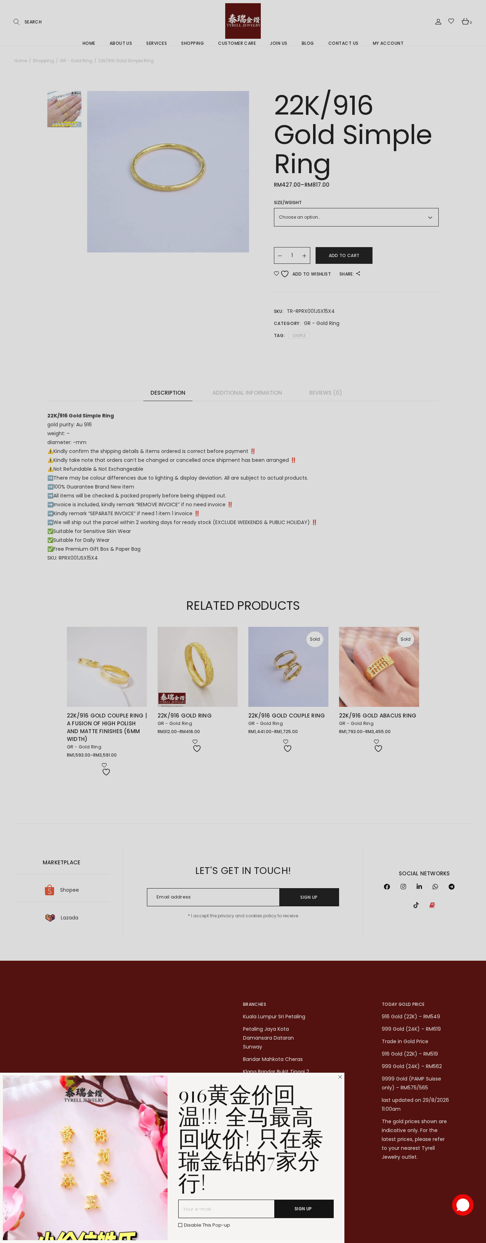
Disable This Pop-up (207, 1225)
